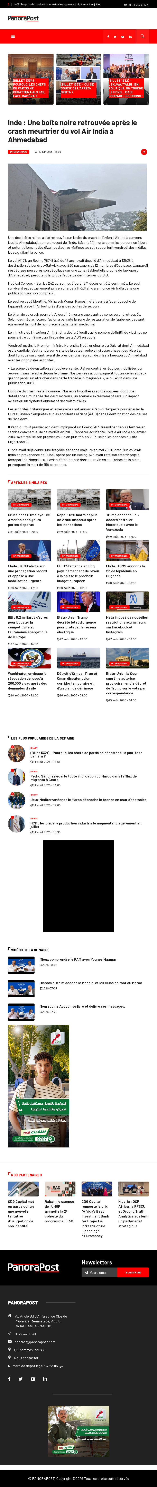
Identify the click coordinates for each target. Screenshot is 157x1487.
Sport (34, 795)
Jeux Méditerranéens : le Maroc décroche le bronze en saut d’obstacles (88, 799)
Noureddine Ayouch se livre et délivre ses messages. (82, 1006)
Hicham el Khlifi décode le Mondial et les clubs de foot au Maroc (91, 982)
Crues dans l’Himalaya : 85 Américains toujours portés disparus (29, 519)
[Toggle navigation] (13, 36)
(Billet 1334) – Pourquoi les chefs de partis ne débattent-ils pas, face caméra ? (29, 88)
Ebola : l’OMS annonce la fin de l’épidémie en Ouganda (125, 571)
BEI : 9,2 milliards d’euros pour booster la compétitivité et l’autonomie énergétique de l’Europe (28, 627)
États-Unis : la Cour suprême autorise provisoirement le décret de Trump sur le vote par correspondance (126, 683)
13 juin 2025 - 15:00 (49, 152)
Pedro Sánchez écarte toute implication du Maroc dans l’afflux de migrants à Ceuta (83, 778)
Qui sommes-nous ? (29, 1350)
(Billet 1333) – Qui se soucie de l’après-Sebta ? (77, 90)
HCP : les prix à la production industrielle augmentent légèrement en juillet (57, 4)
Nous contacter (26, 1358)
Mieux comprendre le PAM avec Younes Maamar (78, 959)
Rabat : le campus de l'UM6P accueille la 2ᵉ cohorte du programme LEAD (59, 1211)
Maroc (34, 771)
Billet (34, 748)
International (18, 151)
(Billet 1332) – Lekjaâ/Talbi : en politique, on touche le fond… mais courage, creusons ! (126, 88)
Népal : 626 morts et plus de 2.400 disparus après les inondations (77, 519)
